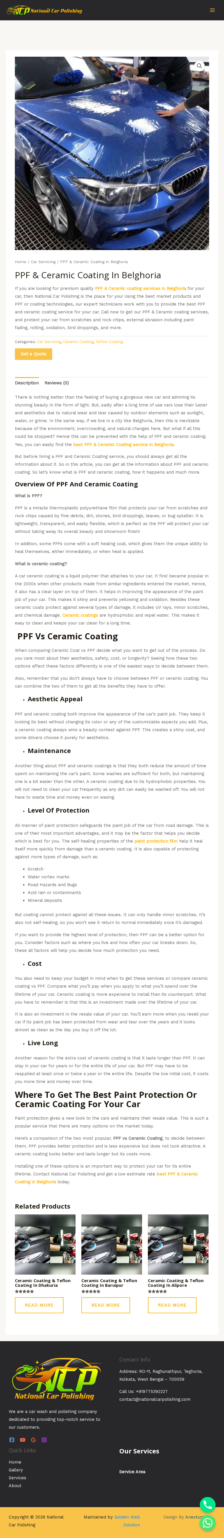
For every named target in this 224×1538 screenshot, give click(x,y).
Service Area (132, 1471)
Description (27, 383)
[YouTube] (23, 1440)
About (15, 1485)
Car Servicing (43, 262)
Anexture (194, 1517)
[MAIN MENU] (212, 10)
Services (17, 1477)
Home (20, 262)
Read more (39, 1305)
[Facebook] (12, 1440)
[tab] (27, 383)
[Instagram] (44, 1440)
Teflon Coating (109, 342)
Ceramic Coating (78, 342)
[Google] (33, 1440)
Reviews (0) (57, 383)
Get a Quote (33, 353)
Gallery (16, 1470)
